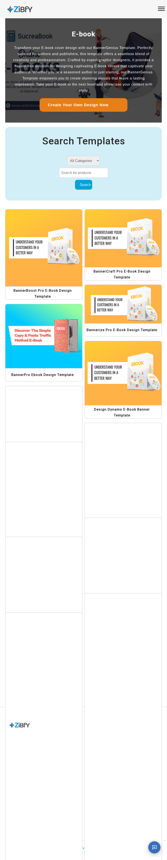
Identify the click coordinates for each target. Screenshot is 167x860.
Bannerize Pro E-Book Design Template (122, 330)
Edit (49, 254)
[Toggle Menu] (161, 9)
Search (85, 185)
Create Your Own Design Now (80, 105)
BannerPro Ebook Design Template (42, 375)
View (45, 246)
